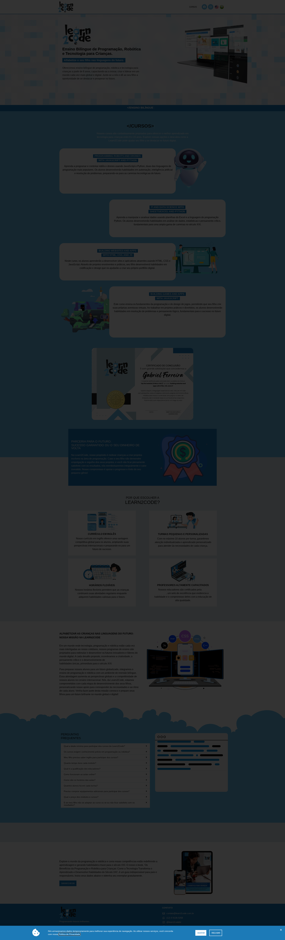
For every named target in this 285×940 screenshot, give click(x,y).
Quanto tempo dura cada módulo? (80, 763)
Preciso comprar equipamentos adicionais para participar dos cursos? (96, 791)
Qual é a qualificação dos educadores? (82, 769)
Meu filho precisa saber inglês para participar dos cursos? (91, 757)
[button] (105, 746)
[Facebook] (204, 7)
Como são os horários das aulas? (79, 780)
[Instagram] (210, 7)
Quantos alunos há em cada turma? (81, 785)
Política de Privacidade (69, 934)
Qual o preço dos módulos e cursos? (81, 797)
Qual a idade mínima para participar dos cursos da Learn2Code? (94, 746)
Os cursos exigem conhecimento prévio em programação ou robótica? (97, 752)
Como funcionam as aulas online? (80, 774)
